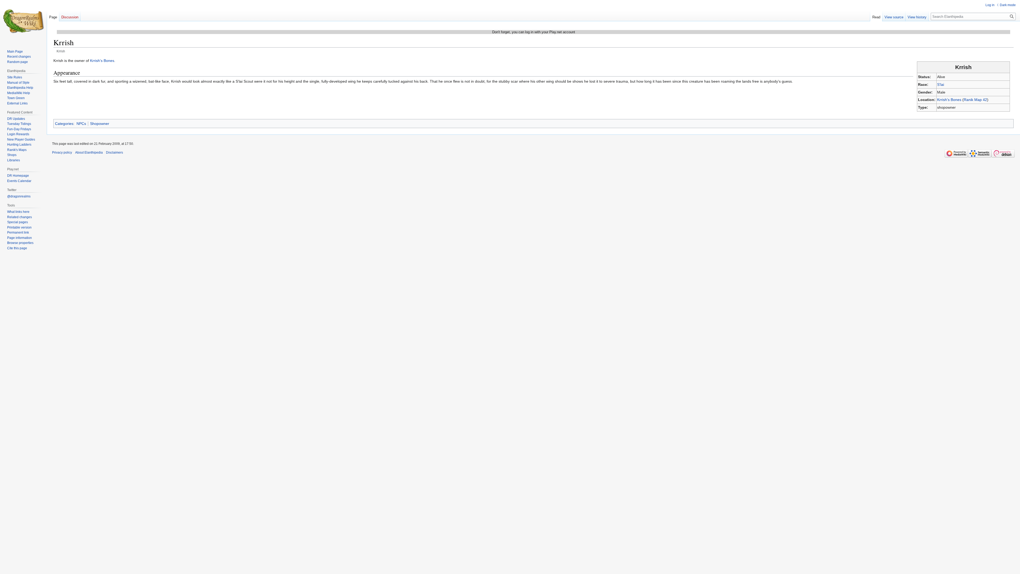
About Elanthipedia (89, 152)
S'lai (940, 84)
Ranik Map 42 (975, 100)
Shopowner (99, 123)
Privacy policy (62, 152)
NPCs (81, 123)
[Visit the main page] (23, 21)
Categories (64, 123)
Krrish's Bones (949, 100)
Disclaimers (114, 152)
